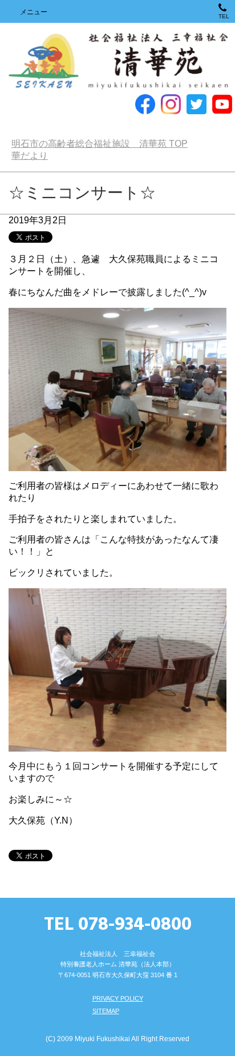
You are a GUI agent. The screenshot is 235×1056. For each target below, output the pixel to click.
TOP (99, 143)
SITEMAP (105, 1010)
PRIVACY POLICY (117, 998)
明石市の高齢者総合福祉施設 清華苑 (117, 61)
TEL (223, 16)
